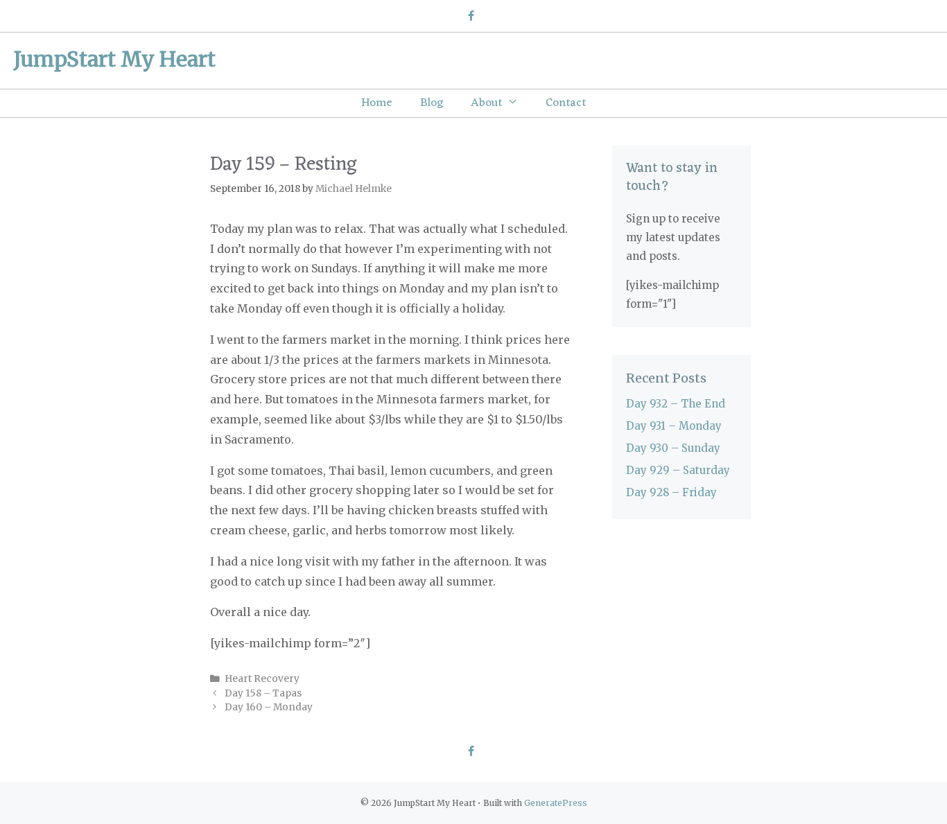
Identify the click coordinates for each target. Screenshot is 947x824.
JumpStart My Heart (115, 59)
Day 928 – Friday (671, 492)
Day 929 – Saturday (678, 470)
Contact (566, 103)
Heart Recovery (262, 679)
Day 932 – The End (675, 403)
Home (376, 103)
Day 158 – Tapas (263, 693)
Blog (431, 103)
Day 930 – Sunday (673, 448)
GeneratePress (555, 803)
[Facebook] (470, 16)
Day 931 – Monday (674, 425)
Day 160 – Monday (269, 707)
